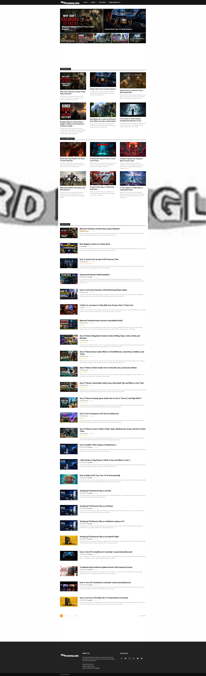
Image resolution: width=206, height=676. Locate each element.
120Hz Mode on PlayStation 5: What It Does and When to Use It (105, 460)
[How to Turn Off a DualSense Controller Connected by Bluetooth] (69, 586)
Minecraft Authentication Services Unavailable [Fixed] (101, 321)
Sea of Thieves (83, 342)
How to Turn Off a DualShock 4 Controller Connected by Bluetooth (106, 552)
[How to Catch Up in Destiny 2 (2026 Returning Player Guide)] (69, 295)
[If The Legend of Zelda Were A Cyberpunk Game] (133, 178)
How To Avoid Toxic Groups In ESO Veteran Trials (99, 259)
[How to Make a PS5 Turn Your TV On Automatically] (69, 479)
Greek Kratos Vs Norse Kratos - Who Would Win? (132, 91)
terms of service (106, 657)
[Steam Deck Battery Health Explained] (69, 279)
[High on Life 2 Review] (120, 38)
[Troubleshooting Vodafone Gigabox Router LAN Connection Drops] (69, 571)
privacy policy (85, 659)
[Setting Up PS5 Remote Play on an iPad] (69, 495)
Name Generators (114, 2)
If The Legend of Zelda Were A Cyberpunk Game (131, 189)
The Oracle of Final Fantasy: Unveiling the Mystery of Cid (130, 120)
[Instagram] (125, 658)
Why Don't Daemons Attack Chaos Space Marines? (100, 229)
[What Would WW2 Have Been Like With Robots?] (73, 178)
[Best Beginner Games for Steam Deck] (69, 249)
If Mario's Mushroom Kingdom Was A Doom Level (131, 160)
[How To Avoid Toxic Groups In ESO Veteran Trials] (69, 263)
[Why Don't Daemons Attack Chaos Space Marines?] (81, 21)
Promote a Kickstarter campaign (90, 668)
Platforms (102, 2)
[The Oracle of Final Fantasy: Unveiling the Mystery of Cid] (133, 109)
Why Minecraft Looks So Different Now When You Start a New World (103, 120)
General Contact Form (88, 664)
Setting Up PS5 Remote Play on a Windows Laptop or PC (102, 521)
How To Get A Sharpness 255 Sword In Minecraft (99, 414)
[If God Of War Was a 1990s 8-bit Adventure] (103, 178)
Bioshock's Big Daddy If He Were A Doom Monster (72, 160)
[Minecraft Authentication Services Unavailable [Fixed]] (69, 324)
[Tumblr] (133, 658)
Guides (93, 2)
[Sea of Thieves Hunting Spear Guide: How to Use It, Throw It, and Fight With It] (69, 403)
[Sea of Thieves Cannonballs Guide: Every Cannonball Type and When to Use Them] (69, 387)
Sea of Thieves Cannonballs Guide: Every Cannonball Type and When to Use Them (112, 383)
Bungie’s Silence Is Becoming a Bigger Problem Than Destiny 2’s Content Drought (72, 124)
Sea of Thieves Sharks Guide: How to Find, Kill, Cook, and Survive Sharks (108, 368)
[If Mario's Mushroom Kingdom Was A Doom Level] (133, 149)
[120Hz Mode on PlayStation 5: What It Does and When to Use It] (69, 465)
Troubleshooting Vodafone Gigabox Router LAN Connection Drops (106, 567)
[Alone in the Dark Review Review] (137, 38)
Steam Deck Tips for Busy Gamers (103, 89)
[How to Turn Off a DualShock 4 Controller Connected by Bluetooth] (69, 556)
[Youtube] (141, 658)
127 (75, 615)
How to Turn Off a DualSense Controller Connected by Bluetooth (105, 583)
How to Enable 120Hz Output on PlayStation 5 (98, 445)
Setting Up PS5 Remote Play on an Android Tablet (99, 537)
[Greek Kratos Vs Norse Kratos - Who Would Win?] (68, 38)
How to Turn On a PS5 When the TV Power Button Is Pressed (104, 598)
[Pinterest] (129, 658)
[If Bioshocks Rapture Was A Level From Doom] (103, 149)
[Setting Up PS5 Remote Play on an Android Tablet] (69, 540)
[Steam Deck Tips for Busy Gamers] (124, 21)
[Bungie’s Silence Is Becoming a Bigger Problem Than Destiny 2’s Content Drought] (85, 38)
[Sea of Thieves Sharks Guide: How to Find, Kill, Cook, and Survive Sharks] (69, 372)
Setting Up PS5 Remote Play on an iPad (95, 491)
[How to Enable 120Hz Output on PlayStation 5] (69, 449)
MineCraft (82, 325)
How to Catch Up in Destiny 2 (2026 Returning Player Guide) (103, 290)
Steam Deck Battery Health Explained (94, 275)
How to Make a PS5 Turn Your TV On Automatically (100, 475)
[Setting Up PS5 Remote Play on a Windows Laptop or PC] (69, 526)
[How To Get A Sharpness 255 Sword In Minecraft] (69, 417)
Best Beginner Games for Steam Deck (95, 244)
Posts (85, 2)
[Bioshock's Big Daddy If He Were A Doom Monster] (73, 149)
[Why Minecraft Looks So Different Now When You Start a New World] (102, 38)
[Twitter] (137, 658)
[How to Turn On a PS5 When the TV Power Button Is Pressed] (69, 602)
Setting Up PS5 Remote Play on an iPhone (96, 506)
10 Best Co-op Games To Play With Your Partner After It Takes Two (106, 305)
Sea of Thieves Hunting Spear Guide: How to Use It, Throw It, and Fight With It (110, 398)
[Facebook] (121, 658)
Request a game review (88, 666)
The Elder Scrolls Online (86, 263)
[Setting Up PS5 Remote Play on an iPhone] (69, 511)
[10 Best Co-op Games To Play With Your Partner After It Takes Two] (69, 310)
